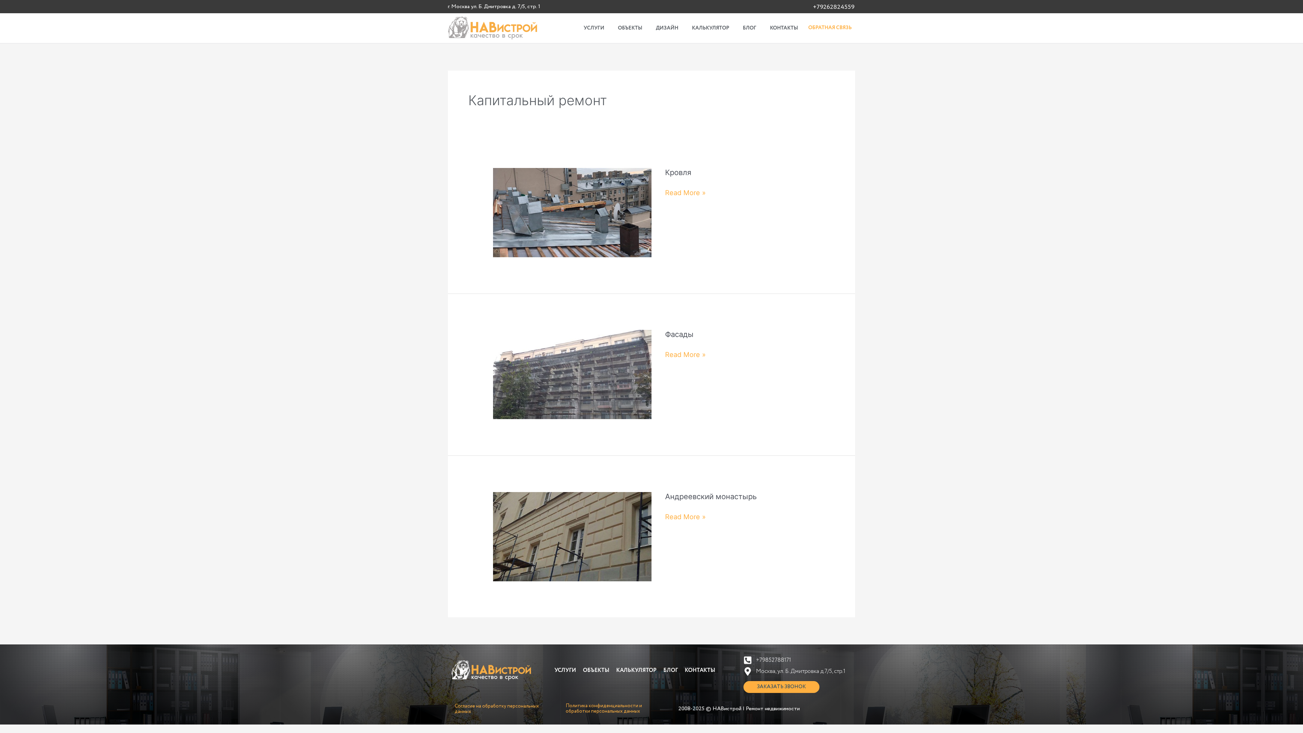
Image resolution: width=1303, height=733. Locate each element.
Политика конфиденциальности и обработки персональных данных (604, 708)
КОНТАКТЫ (784, 28)
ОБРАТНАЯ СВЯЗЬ (830, 28)
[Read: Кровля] (572, 212)
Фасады (679, 334)
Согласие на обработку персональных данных (497, 709)
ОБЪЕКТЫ (630, 28)
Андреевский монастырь (711, 496)
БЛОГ (749, 28)
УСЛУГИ (594, 28)
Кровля (678, 172)
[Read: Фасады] (572, 374)
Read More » (685, 192)
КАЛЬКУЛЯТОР (710, 28)
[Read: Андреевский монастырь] (572, 536)
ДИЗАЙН (667, 28)
